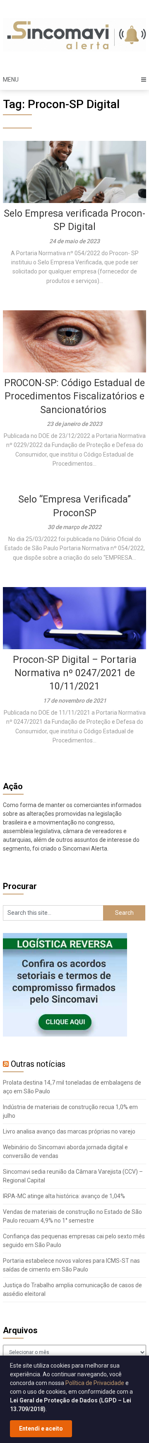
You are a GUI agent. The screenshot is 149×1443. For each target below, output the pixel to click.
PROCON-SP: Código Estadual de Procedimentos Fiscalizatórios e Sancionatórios (74, 396)
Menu (11, 79)
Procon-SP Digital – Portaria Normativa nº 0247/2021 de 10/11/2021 (75, 673)
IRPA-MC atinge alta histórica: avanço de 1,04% (64, 1196)
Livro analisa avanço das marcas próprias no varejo (69, 1131)
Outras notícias (38, 1064)
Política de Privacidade (94, 1383)
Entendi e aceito (41, 1428)
